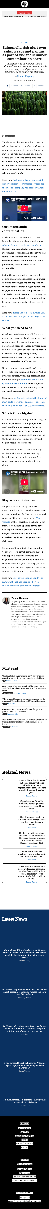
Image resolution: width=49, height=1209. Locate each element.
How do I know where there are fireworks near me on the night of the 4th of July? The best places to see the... (24, 721)
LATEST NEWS (24, 1128)
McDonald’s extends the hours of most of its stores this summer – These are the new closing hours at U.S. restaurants (24, 401)
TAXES (25, 1140)
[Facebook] (8, 86)
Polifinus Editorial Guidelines (24, 1180)
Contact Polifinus (24, 1169)
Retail (24, 42)
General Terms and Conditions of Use (24, 1201)
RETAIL (24, 1147)
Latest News (6, 726)
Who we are (24, 1173)
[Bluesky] (34, 86)
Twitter (27, 86)
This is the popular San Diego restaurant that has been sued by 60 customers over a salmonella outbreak (22, 581)
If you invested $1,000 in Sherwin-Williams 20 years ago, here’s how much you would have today (24, 1065)
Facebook (14, 86)
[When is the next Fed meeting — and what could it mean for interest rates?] (9, 856)
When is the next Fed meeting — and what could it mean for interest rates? (31, 854)
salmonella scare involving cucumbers (21, 245)
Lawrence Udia (11, 681)
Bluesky (40, 86)
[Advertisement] (24, 32)
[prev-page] (4, 1110)
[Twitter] (22, 86)
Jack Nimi (11, 704)
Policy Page (25, 1197)
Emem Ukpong (25, 76)
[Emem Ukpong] (6, 612)
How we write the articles (24, 1176)
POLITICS (24, 1132)
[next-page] (45, 1110)
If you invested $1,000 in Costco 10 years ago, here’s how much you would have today (32, 805)
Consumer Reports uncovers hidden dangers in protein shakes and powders (22, 710)
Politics (5, 703)
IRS (4, 681)
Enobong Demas (20, 693)
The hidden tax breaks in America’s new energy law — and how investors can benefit (32, 821)
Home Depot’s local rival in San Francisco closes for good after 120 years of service (23, 316)
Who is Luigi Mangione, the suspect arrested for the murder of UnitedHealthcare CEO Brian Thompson (23, 699)
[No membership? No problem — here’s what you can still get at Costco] (24, 1086)
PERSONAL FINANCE (24, 1136)
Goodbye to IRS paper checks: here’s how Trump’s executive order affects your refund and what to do (23, 676)
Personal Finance (8, 693)
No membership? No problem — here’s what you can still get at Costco (24, 1101)
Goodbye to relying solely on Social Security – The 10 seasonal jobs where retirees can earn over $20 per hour (25, 992)
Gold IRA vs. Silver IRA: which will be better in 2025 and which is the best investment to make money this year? (24, 688)
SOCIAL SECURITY (24, 1143)
